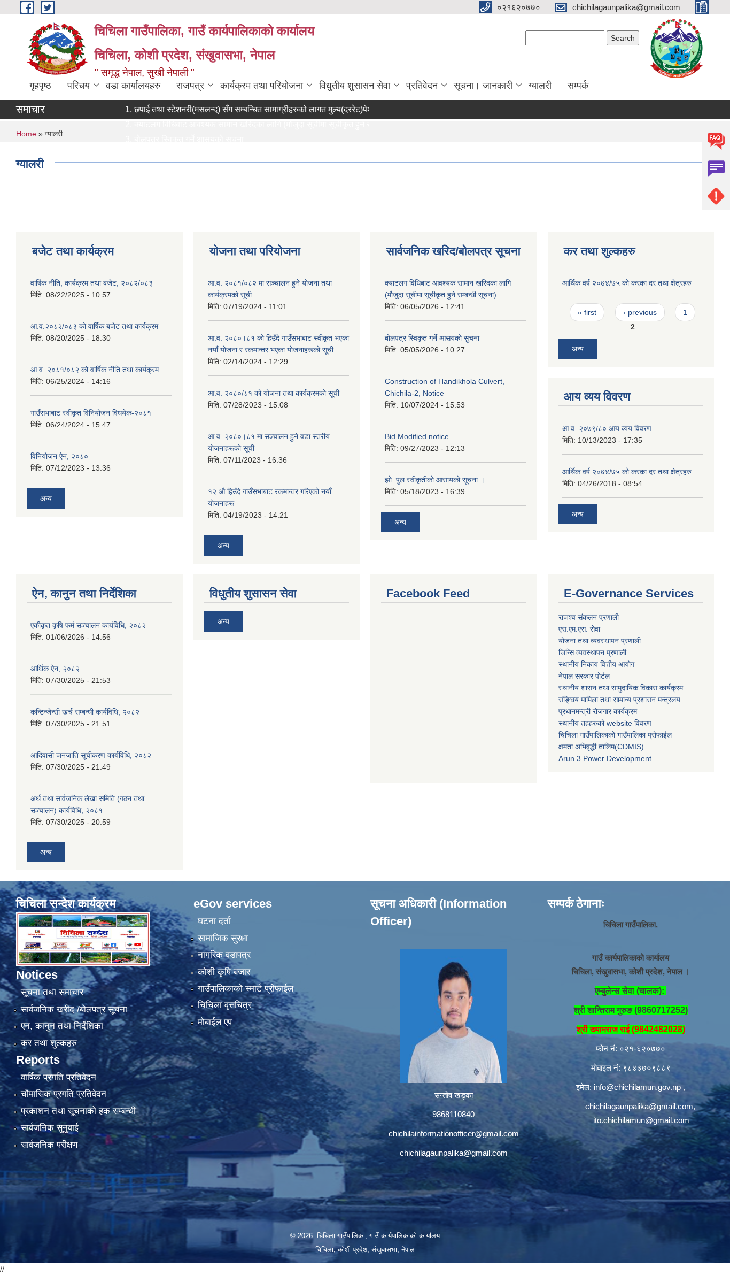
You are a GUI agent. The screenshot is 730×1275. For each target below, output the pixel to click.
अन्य (46, 498)
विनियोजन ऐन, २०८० (59, 456)
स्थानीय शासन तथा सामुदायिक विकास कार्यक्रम (620, 687)
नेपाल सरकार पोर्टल (584, 676)
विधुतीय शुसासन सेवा (354, 85)
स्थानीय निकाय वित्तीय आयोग (596, 664)
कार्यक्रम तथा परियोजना (261, 85)
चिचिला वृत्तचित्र (225, 1005)
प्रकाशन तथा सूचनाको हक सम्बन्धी (78, 1111)
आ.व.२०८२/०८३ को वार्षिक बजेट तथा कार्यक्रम (94, 326)
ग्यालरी (540, 85)
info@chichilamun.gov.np (637, 1087)
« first (587, 312)
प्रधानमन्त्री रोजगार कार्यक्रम (597, 711)
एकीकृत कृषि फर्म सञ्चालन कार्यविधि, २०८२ (88, 625)
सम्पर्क (578, 85)
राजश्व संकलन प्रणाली (588, 617)
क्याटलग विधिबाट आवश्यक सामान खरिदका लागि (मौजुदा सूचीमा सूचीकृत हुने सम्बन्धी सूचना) (247, 124)
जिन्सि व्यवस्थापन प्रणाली (592, 652)
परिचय (78, 85)
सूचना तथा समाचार (52, 992)
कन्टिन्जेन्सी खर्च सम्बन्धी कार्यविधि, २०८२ (84, 712)
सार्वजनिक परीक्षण (49, 1145)
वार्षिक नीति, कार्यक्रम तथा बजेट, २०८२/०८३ (91, 283)
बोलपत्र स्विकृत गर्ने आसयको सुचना (163, 139)
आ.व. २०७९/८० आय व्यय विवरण (606, 428)
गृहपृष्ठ (40, 85)
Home (26, 133)
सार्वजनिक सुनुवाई (50, 1128)
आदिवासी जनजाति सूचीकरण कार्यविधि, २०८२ (90, 755)
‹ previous (640, 312)
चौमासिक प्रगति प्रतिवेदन (63, 1094)
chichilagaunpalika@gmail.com (454, 1152)
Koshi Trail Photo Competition (164, 154)
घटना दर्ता (214, 921)
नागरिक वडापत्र (224, 955)
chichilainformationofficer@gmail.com (454, 1133)
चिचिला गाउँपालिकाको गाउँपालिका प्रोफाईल (615, 735)
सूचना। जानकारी (483, 85)
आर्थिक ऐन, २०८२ (55, 668)
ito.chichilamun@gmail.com (641, 1120)
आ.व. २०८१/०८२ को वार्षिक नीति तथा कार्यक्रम (94, 369)
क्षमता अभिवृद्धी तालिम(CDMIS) (601, 746)
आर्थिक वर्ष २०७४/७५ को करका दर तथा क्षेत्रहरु (627, 283)
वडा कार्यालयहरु (133, 85)
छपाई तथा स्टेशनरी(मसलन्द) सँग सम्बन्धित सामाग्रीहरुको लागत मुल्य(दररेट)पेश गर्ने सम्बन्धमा (247, 109)
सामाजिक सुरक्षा (223, 938)
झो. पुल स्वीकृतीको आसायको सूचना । (435, 479)
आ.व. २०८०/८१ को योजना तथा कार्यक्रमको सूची (273, 393)
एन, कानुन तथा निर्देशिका (62, 1026)
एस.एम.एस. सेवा (579, 629)
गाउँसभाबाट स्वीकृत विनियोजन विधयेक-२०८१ (90, 413)
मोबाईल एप (215, 1022)
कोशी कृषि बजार (224, 972)
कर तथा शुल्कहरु (49, 1043)
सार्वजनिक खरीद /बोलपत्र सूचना (74, 1009)
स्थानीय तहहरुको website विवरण (604, 723)
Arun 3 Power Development (604, 758)
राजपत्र (190, 85)
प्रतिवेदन (422, 85)
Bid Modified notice (417, 436)
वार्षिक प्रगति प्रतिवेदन (58, 1077)
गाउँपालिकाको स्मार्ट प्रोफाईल (245, 989)
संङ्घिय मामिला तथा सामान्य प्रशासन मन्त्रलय (619, 699)
